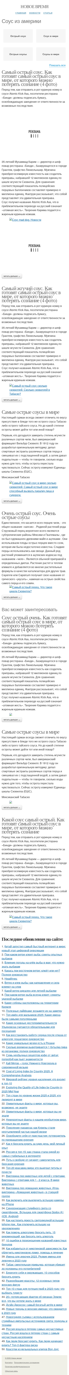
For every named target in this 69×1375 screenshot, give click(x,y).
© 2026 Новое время (13, 1358)
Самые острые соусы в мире (30, 411)
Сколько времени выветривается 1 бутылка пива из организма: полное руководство (34, 1049)
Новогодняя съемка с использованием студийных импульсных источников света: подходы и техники (34, 1321)
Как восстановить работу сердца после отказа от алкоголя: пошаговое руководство (34, 1037)
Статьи (47, 13)
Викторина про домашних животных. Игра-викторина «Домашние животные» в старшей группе (30, 1192)
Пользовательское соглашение (26, 1362)
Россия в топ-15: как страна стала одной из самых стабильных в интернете (30, 1154)
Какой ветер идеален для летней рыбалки (30, 991)
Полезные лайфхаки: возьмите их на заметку (34, 1011)
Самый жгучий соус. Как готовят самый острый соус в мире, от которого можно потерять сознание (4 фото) (31, 294)
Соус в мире (51, 36)
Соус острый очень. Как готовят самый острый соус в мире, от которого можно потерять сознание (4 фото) (34, 623)
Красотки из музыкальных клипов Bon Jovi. (32, 1349)
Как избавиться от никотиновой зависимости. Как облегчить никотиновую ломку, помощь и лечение (34, 1250)
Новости (34, 13)
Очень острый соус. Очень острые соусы (29, 515)
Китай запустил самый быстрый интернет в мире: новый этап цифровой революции (34, 948)
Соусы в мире (51, 54)
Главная (20, 13)
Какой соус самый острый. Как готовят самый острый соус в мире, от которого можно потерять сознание (33, 825)
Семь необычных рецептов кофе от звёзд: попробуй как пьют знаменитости (30, 1057)
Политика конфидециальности (17, 1366)
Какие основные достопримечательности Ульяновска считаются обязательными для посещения (29, 1027)
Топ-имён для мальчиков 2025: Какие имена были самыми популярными (31, 1017)
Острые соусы (18, 54)
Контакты (9, 1362)
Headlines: (11, 978)
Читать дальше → (12, 276)
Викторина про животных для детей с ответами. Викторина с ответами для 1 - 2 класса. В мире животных (33, 1180)
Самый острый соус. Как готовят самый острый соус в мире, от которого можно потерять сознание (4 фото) (31, 77)
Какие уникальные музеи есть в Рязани (30, 1043)
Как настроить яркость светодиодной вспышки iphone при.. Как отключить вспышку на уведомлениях (33, 1224)
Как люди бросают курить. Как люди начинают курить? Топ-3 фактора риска (32, 1343)
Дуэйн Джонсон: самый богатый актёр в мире (34, 1305)
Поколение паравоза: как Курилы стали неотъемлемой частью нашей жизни (28, 1130)
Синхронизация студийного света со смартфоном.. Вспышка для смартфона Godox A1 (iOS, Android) (33, 1212)
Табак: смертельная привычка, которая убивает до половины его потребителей (33, 1266)
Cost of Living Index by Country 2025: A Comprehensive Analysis (27, 1073)
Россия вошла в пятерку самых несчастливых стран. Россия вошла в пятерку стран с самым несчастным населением (32, 1333)
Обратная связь (11, 1371)
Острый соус (18, 36)
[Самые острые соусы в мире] (34, 489)
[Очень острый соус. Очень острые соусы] (34, 589)
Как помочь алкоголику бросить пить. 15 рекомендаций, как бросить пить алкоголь (28, 1234)
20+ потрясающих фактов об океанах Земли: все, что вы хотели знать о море (32, 1299)
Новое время (34, 6)
